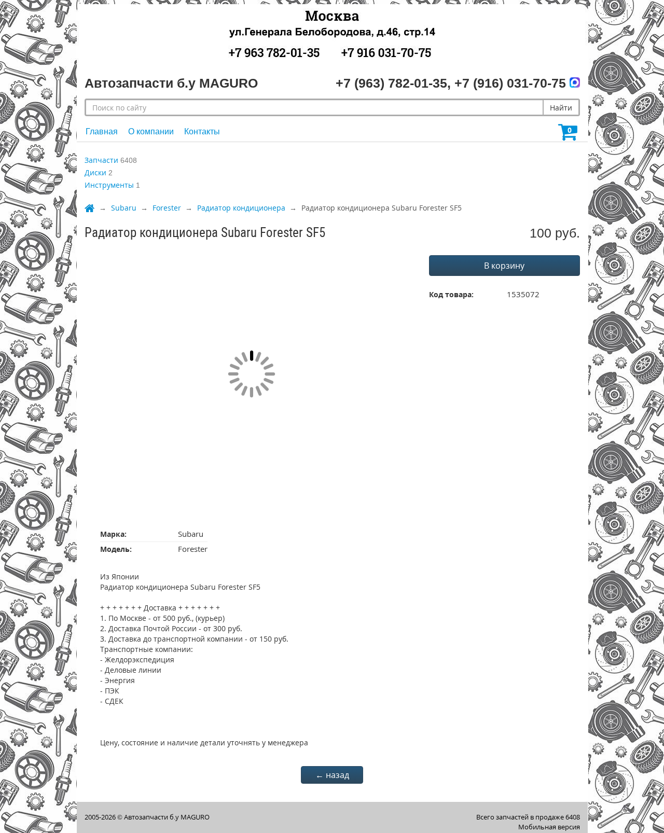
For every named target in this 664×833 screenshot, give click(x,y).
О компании (151, 131)
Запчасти (101, 160)
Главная (102, 131)
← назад (332, 775)
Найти (561, 108)
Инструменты (109, 185)
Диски (95, 172)
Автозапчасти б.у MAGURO (167, 817)
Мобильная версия (549, 826)
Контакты (202, 131)
